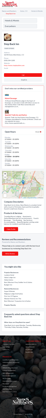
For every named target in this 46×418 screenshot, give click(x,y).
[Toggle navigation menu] (43, 4)
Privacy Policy (18, 414)
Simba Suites (8, 280)
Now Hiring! (6, 347)
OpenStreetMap (32, 198)
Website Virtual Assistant (10, 368)
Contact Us (6, 349)
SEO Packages (7, 378)
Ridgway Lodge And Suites (13, 294)
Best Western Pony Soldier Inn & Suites (18, 282)
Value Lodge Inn (10, 277)
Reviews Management (9, 376)
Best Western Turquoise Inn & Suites (17, 301)
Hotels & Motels (37, 11)
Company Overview (8, 344)
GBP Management (8, 373)
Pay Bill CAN (29, 352)
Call (23, 75)
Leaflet (24, 198)
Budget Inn (8, 285)
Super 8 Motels (9, 291)
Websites (5, 365)
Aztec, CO (23, 11)
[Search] (40, 23)
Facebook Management (10, 386)
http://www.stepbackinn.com (14, 65)
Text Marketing (7, 389)
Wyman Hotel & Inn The (12, 299)
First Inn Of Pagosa (11, 296)
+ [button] (5, 173)
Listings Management (9, 370)
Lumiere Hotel (9, 275)
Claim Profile (11, 229)
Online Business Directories (11, 362)
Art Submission (30, 347)
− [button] (5, 177)
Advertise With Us (31, 344)
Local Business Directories (11, 360)
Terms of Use (28, 414)
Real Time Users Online (10, 392)
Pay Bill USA (29, 349)
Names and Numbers (9, 11)
